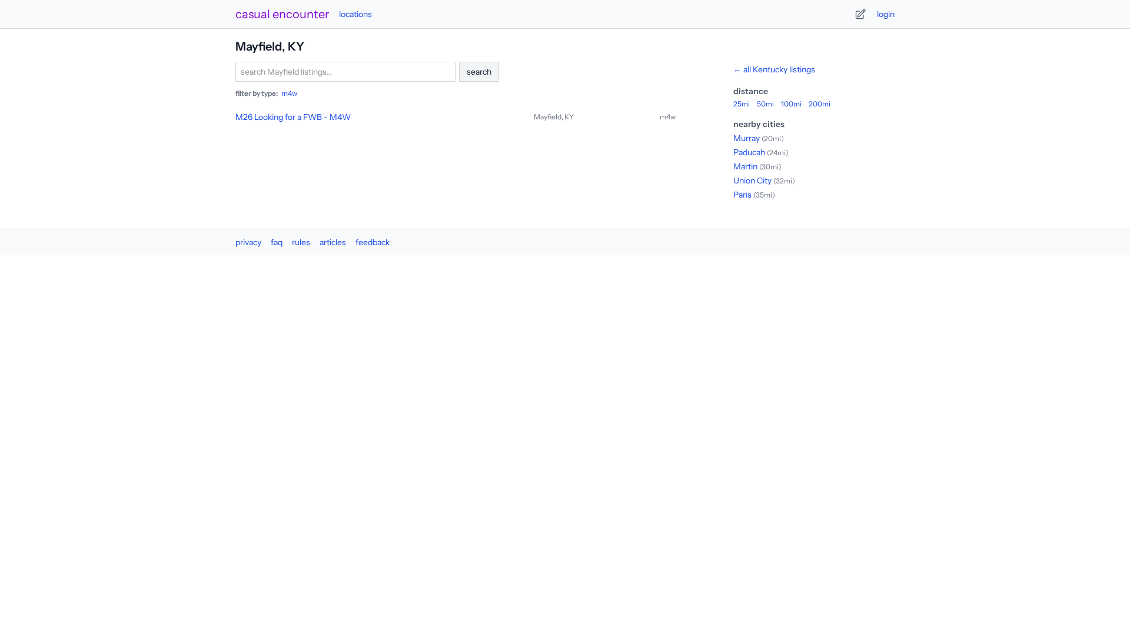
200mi (819, 103)
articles (333, 242)
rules (301, 242)
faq (276, 242)
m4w (289, 93)
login (886, 14)
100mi (791, 103)
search (479, 71)
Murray (746, 138)
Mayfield (547, 116)
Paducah (749, 152)
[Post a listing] (860, 14)
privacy (248, 242)
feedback (372, 242)
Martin (745, 166)
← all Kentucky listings (774, 69)
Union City (752, 180)
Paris (742, 194)
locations (355, 14)
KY (569, 116)
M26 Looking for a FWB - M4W (293, 117)
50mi (765, 103)
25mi (741, 103)
